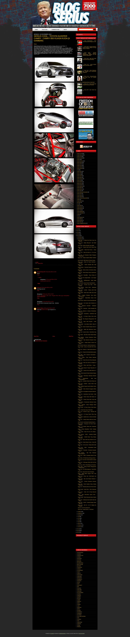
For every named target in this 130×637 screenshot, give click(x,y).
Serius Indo (79, 171)
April (79, 521)
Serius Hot (79, 174)
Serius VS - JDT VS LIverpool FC (84, 507)
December (80, 237)
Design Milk (79, 576)
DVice (78, 583)
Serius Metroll (79, 201)
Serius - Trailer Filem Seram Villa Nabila (85, 409)
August (79, 514)
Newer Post (36, 336)
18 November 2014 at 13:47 (49, 308)
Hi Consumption (80, 592)
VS (77, 169)
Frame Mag (79, 589)
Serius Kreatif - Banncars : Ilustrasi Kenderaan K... (87, 345)
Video (78, 199)
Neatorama (79, 607)
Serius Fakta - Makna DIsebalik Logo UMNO (86, 245)
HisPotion (79, 594)
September (80, 513)
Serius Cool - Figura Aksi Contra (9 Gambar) (86, 471)
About (65, 29)
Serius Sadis (79, 166)
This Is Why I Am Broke (81, 616)
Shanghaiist (79, 613)
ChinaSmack (79, 567)
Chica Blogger (81, 633)
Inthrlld (78, 602)
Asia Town (79, 559)
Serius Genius (79, 178)
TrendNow (79, 619)
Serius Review (80, 208)
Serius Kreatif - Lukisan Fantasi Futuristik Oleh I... (87, 283)
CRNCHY (79, 573)
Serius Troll (79, 209)
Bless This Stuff (80, 564)
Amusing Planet (80, 552)
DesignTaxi (79, 580)
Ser (77, 215)
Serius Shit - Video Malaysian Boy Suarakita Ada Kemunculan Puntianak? (89, 71)
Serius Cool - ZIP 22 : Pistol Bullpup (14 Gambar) (87, 464)
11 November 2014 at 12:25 (48, 301)
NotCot (78, 608)
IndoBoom (79, 601)
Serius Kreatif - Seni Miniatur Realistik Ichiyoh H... (87, 422)
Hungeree (79, 595)
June (79, 518)
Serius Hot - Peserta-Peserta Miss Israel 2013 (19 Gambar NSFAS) (89, 77)
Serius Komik (79, 184)
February (80, 525)
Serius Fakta (79, 162)
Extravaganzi (79, 585)
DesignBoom (79, 579)
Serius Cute (79, 165)
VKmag (78, 625)
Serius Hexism (80, 206)
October (79, 511)
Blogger (52, 633)
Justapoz (79, 604)
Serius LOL (79, 156)
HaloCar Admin (40, 308)
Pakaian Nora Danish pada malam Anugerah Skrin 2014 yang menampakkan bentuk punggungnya (53, 296)
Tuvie (78, 620)
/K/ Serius (79, 202)
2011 (78, 532)
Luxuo (78, 605)
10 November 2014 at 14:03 (50, 271)
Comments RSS (55, 29)
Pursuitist (79, 610)
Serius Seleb (79, 175)
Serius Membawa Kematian (82, 192)
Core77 (78, 571)
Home (36, 29)
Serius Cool (40, 263)
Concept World (80, 570)
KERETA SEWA (45, 309)
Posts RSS (44, 29)
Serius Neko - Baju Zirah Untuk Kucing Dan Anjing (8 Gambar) (89, 59)
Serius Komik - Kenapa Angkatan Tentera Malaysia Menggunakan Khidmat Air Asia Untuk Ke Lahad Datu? (89, 54)
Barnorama (79, 561)
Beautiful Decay (80, 562)
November (80, 238)
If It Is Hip (79, 598)
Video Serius (79, 155)
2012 (78, 530)
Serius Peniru (79, 189)
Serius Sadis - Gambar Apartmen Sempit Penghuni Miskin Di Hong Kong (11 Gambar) (89, 47)
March (79, 523)
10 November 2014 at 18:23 (48, 294)
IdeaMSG (79, 597)
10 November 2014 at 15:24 (51, 279)
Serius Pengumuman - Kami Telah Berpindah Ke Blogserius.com (89, 41)
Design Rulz (79, 577)
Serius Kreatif (79, 158)
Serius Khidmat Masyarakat (82, 198)
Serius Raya (79, 195)
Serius (78, 159)
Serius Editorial (80, 217)
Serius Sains (79, 221)
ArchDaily (79, 554)
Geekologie (79, 591)
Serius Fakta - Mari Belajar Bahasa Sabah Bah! (86, 82)
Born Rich (79, 565)
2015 (78, 234)
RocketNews (79, 611)
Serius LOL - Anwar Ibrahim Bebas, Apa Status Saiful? (89, 65)
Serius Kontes (79, 220)
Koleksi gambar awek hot (45, 281)
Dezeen (78, 582)
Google (78, 214)
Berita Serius (79, 183)
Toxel (78, 617)
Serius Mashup (80, 186)
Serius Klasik (79, 168)
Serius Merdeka (80, 211)
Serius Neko (79, 177)
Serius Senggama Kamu (81, 223)
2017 (78, 230)
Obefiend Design (62, 633)
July (79, 516)
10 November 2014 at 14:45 (46, 287)
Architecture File (80, 555)
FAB (78, 586)
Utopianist (79, 623)
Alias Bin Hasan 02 (41, 271)
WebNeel (79, 626)
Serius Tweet (79, 196)
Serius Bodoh (79, 181)
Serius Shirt (79, 190)
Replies (39, 277)
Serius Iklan (79, 187)
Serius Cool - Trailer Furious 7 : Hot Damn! (85, 509)
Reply (38, 274)
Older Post (71, 336)
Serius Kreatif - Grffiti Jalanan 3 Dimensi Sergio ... (87, 260)
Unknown (39, 287)
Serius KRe (79, 218)
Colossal (78, 568)
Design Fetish (79, 574)
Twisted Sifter (79, 622)
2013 (78, 528)
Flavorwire (79, 588)
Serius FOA (79, 193)
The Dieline (79, 614)
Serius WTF (79, 163)
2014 (78, 235)
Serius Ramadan (80, 212)
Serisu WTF (79, 205)
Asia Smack (79, 558)
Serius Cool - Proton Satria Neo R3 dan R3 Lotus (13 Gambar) (89, 84)
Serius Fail (79, 180)
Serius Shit (79, 172)
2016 (78, 232)
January (79, 526)
